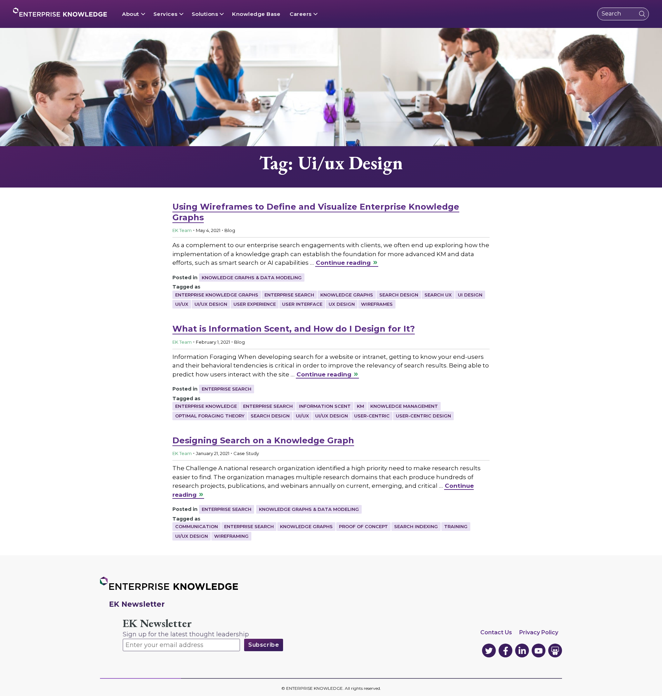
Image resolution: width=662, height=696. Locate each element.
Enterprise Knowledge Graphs (216, 294)
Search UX (438, 294)
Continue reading (343, 262)
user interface (302, 304)
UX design (342, 304)
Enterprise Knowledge (206, 406)
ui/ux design (210, 304)
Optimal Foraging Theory (209, 415)
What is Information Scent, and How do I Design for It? (293, 329)
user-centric (372, 415)
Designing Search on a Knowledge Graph (263, 440)
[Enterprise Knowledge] (60, 12)
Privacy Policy (538, 632)
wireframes (377, 304)
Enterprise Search (289, 294)
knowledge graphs (346, 294)
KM (360, 406)
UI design (470, 294)
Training (456, 526)
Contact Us (496, 632)
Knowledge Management (404, 406)
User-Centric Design (423, 415)
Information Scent (325, 406)
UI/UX (181, 304)
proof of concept (363, 526)
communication (196, 526)
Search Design (398, 294)
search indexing (416, 526)
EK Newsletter (157, 623)
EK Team (182, 230)
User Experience (254, 304)
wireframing (231, 536)
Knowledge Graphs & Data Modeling (252, 277)
